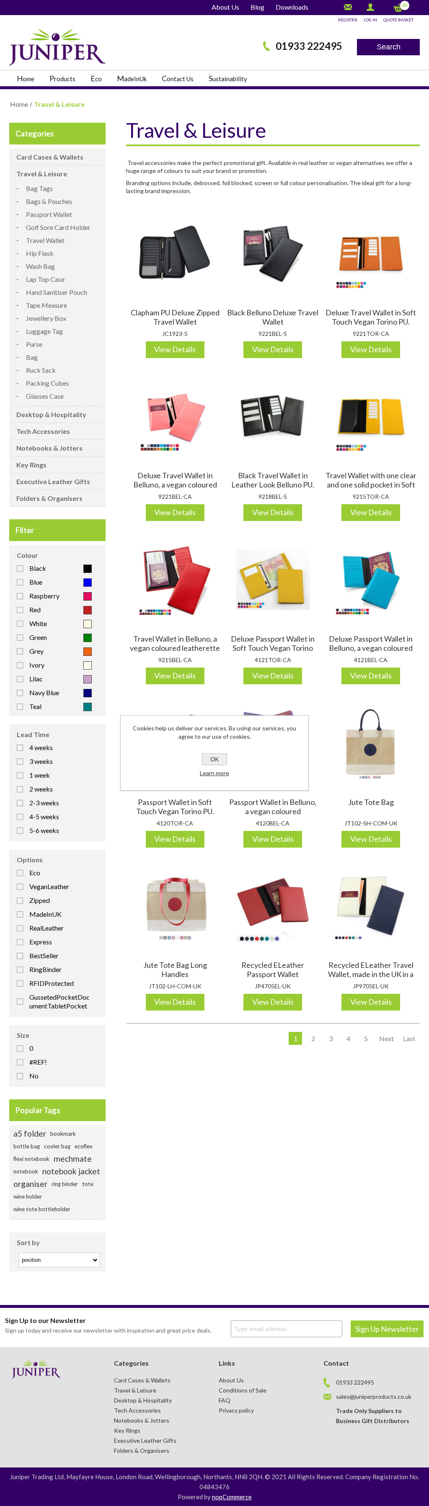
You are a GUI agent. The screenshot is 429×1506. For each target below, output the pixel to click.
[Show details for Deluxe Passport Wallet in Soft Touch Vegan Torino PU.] (273, 580)
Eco (34, 873)
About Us (225, 7)
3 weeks (41, 761)
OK (214, 759)
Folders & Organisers (49, 498)
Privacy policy (236, 1410)
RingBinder (45, 969)
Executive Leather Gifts (53, 481)
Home (19, 104)
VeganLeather (49, 886)
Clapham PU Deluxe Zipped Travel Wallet (175, 317)
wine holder (27, 1196)
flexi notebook (31, 1158)
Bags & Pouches (49, 201)
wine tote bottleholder (41, 1209)
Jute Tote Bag (371, 802)
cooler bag (57, 1146)
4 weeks (41, 747)
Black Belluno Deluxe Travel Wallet (272, 317)
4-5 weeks (44, 816)
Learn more (214, 772)
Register (347, 19)
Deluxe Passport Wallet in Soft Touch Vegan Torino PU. (273, 648)
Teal (35, 706)
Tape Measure (46, 305)
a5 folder (29, 1133)
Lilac (36, 679)
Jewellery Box (46, 318)
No (34, 1076)
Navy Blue (44, 692)
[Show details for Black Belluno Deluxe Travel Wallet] (273, 253)
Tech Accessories (43, 431)
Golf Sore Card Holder (58, 227)
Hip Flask (40, 253)
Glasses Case (45, 396)
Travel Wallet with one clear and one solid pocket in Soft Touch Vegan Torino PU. (371, 484)
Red (35, 610)
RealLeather (46, 928)
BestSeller (44, 955)
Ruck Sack (41, 370)
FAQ (224, 1400)
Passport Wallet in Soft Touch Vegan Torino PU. (175, 806)
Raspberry (44, 596)
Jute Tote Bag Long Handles (175, 969)
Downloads (292, 7)
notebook (25, 1171)
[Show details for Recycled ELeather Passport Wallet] (273, 906)
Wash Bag (40, 266)
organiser (30, 1184)
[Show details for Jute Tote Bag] (371, 743)
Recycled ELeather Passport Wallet (272, 969)
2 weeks (41, 789)
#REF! (38, 1062)
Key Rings (31, 465)
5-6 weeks (44, 830)
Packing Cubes (47, 383)
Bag (32, 357)
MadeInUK (45, 914)
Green (38, 637)
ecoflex (84, 1146)
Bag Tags (39, 188)
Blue (35, 582)
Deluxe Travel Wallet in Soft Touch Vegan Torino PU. (371, 317)
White (38, 623)
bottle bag (26, 1146)
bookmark (63, 1133)
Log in (370, 19)
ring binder (65, 1184)
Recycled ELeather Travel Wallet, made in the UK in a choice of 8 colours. (370, 974)
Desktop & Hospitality (51, 414)
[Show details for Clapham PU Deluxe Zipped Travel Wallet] (175, 253)
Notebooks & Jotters (49, 448)
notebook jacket (71, 1171)
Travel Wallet (45, 240)
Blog (257, 7)
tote (87, 1184)
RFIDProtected (51, 983)
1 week (39, 775)
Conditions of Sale (242, 1390)
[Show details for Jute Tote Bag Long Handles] (175, 906)
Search (389, 47)
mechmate (73, 1158)
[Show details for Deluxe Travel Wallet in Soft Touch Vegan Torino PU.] (371, 253)
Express (40, 942)
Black (37, 568)
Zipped (39, 900)
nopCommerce (232, 1497)
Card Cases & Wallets (49, 157)
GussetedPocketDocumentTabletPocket (59, 1001)
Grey (36, 651)
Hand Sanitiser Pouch (56, 292)
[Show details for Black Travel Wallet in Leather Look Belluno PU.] (273, 417)
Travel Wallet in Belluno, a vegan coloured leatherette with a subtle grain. (175, 648)
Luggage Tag (44, 331)
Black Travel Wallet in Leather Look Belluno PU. (272, 480)
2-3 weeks (44, 803)
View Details (175, 349)
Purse (34, 344)
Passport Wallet (49, 214)
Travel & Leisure (41, 174)
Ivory (36, 665)
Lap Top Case (45, 279)
